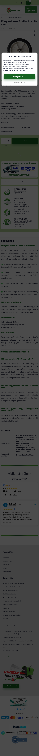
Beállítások (18, 83)
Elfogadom (18, 77)
